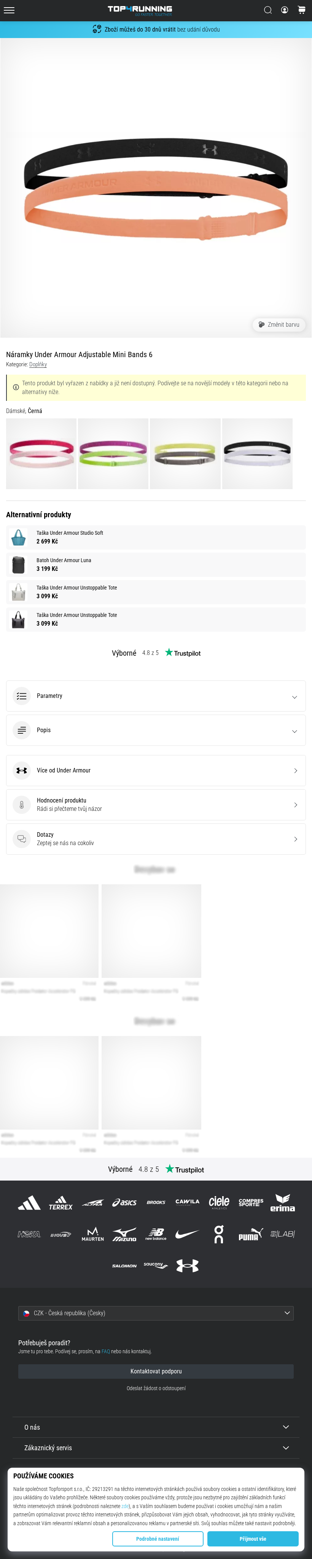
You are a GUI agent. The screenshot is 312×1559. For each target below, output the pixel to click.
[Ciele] (219, 1202)
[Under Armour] (188, 1266)
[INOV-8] (61, 1234)
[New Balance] (156, 1234)
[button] (156, 696)
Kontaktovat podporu (156, 1371)
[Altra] (92, 1202)
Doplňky (38, 364)
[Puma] (251, 1234)
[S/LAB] (282, 1234)
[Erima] (282, 1202)
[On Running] (219, 1234)
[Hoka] (29, 1234)
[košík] (301, 11)
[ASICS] (124, 1202)
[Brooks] (156, 1202)
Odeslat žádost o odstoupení (156, 1388)
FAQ (106, 1351)
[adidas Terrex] (61, 1202)
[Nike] (188, 1234)
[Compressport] (251, 1202)
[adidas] (29, 1202)
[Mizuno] (124, 1234)
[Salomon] (124, 1266)
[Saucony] (156, 1266)
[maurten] (92, 1234)
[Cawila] (188, 1202)
